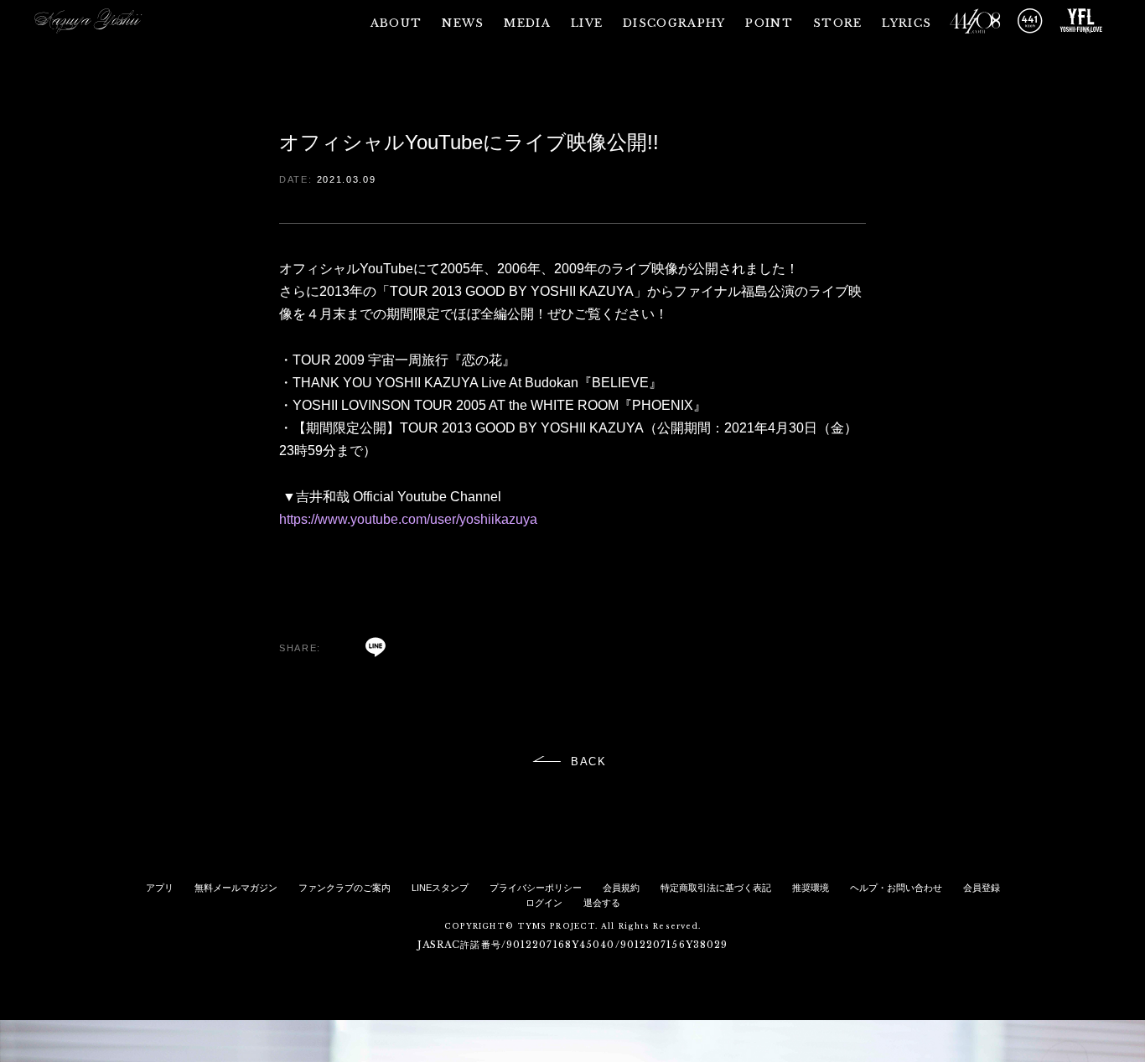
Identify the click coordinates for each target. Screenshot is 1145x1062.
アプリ (160, 888)
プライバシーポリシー (536, 888)
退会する (601, 903)
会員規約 (621, 888)
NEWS (463, 23)
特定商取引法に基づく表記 (716, 888)
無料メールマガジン (235, 888)
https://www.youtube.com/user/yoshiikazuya (408, 519)
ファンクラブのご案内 (344, 888)
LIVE (587, 23)
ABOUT (396, 23)
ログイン (544, 903)
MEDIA (527, 23)
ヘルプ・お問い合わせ (896, 888)
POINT (769, 23)
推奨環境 (810, 888)
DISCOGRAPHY (674, 23)
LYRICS (906, 23)
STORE (838, 23)
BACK (589, 761)
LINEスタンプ (440, 888)
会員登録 (981, 888)
